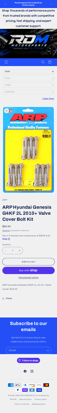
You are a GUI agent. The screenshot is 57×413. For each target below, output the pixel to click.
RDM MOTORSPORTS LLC (26, 395)
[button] (6, 62)
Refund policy (26, 399)
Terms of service (21, 404)
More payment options (28, 278)
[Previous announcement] (5, 4)
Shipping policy (38, 404)
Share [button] (9, 298)
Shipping (6, 230)
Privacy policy (41, 399)
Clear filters (48, 99)
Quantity (6, 245)
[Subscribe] (47, 350)
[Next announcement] (51, 4)
